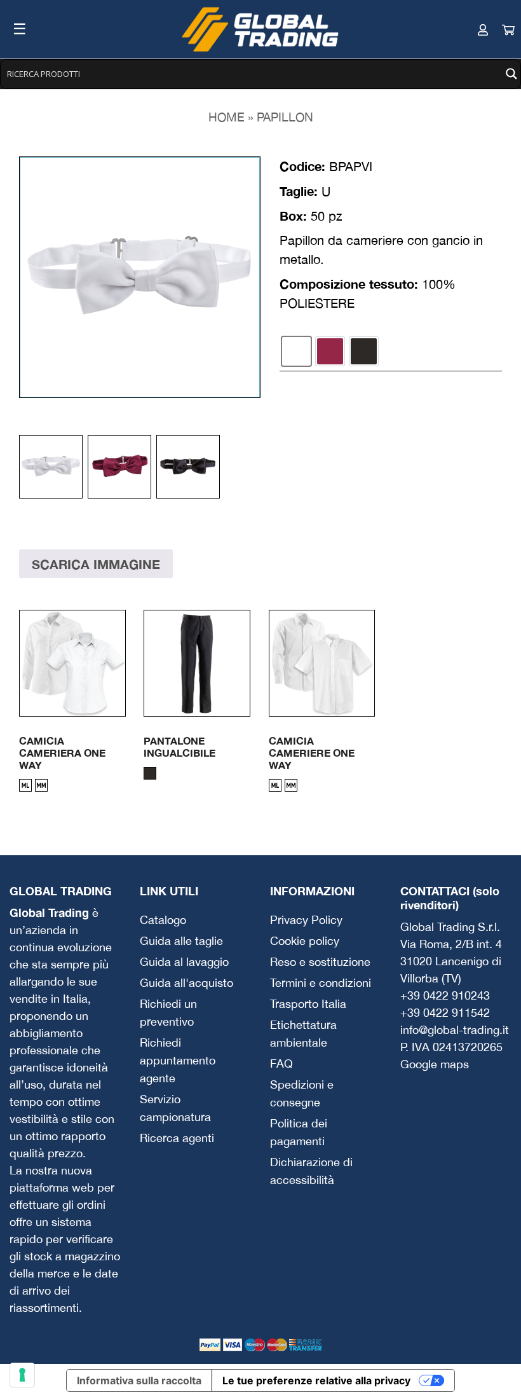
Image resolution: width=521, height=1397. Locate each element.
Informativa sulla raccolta (139, 1380)
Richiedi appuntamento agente (177, 1060)
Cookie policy (304, 940)
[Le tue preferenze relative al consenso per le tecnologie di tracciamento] (22, 1375)
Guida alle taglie (181, 940)
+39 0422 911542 (445, 1012)
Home (226, 117)
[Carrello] (495, 29)
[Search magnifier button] (511, 74)
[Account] (470, 29)
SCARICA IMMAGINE (96, 564)
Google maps (434, 1064)
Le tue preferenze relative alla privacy (316, 1380)
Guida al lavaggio (184, 961)
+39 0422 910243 (445, 995)
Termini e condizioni (320, 982)
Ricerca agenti (177, 1138)
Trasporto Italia (308, 1003)
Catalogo (163, 919)
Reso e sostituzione (320, 961)
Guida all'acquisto (186, 982)
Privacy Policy (306, 919)
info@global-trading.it (454, 1029)
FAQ (281, 1063)
